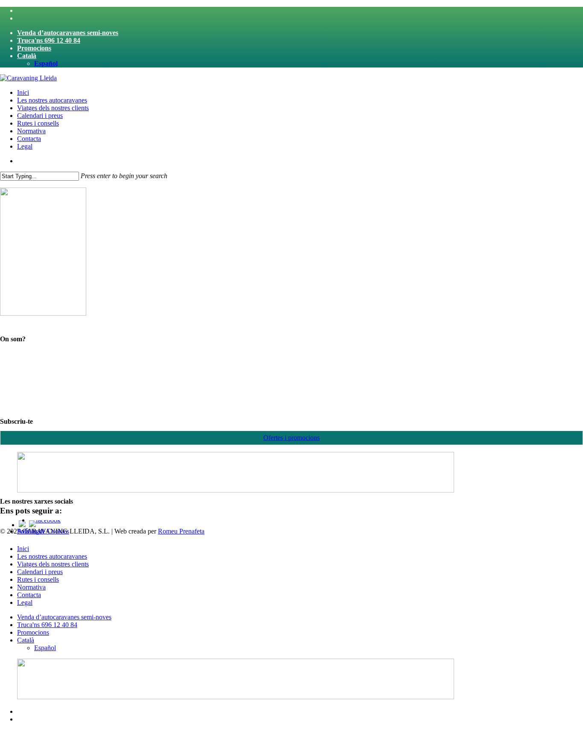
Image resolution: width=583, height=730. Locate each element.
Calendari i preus (40, 571)
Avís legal (30, 531)
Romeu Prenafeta (181, 531)
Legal (24, 602)
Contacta (29, 594)
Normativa (31, 587)
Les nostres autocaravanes (52, 556)
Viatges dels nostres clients (53, 564)
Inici (23, 548)
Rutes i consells (38, 579)
